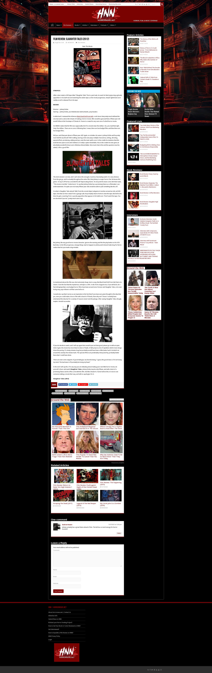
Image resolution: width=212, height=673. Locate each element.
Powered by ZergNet (118, 463)
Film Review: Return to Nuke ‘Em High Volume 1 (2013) (62, 487)
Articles (84, 25)
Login (50, 639)
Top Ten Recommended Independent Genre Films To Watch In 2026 (149, 137)
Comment (56, 550)
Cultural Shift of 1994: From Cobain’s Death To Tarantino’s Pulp (149, 79)
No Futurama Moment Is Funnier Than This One (61, 428)
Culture (112, 25)
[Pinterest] (142, 4)
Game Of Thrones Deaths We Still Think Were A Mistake (151, 315)
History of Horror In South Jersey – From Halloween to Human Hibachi (148, 50)
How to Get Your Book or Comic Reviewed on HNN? (64, 626)
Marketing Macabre (115, 4)
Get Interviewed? (53, 629)
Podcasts (103, 25)
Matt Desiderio (70, 393)
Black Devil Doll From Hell (85, 116)
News (58, 25)
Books (77, 25)
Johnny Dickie (85, 391)
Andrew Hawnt (67, 524)
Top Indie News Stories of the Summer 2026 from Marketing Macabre (149, 127)
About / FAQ (71, 4)
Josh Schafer (96, 391)
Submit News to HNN (55, 619)
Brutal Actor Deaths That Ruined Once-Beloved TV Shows (152, 112)
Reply (119, 533)
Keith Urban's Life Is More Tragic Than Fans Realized (62, 456)
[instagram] (149, 4)
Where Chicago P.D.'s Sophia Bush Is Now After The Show (111, 428)
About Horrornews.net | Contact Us (59, 612)
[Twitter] (140, 4)
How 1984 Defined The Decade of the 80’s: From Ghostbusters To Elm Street (150, 69)
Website (55, 583)
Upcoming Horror (101, 4)
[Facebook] (138, 4)
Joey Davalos (74, 391)
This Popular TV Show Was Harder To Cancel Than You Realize (86, 456)
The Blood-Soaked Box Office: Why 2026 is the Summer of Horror (150, 60)
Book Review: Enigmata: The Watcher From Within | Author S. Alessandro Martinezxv (149, 185)
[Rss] (136, 4)
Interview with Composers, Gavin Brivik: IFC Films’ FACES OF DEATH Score (149, 233)
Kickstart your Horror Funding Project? (60, 622)
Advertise (80, 4)
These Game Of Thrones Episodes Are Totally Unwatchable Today (135, 290)
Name (55, 570)
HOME (52, 25)
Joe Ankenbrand (61, 391)
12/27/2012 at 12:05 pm (115, 524)
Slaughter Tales (96, 393)
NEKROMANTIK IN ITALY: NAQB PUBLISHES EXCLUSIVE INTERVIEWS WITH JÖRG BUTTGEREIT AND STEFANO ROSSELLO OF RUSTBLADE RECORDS (144, 254)
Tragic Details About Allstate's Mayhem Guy (133, 111)
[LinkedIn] (144, 4)
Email (55, 576)
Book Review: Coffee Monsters (150, 193)
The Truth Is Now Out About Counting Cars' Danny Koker (151, 290)
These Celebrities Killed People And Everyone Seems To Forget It (135, 315)
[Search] (162, 4)
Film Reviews (67, 25)
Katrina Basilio (108, 391)
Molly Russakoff (83, 393)
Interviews (94, 25)
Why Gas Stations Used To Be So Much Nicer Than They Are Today (111, 456)
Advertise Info (52, 615)
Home (53, 32)
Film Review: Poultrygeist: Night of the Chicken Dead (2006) (87, 487)
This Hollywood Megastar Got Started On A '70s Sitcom (87, 428)
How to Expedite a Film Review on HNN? (60, 633)
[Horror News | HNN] (106, 14)
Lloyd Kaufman (57, 393)
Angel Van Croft (59, 42)
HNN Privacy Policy (54, 636)
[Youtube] (147, 4)
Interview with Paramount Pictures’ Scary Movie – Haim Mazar (149, 242)
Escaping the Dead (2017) (62, 503)
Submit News (89, 4)
